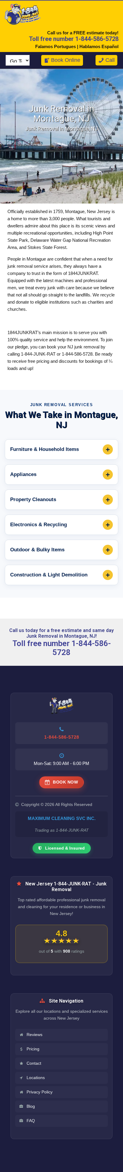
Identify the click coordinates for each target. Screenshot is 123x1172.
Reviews (34, 1034)
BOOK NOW (65, 782)
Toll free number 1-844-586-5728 (74, 38)
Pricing (33, 1049)
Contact (34, 1063)
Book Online (65, 60)
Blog (31, 1106)
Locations (36, 1077)
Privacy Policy (40, 1092)
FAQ (31, 1121)
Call (110, 60)
